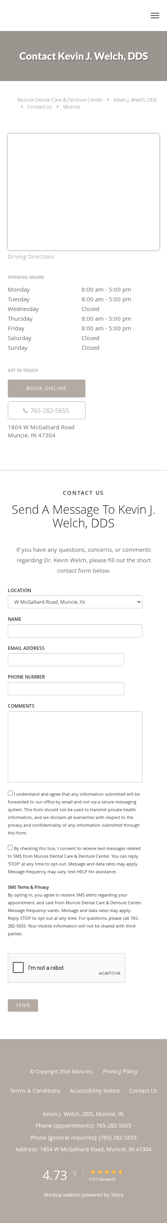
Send (23, 1005)
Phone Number (26, 677)
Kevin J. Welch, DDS (135, 99)
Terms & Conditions (35, 1090)
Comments (21, 706)
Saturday (53, 338)
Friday (69, 328)
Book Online (46, 388)
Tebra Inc (81, 1071)
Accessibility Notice (95, 1090)
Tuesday (69, 299)
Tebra (117, 1194)
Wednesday (53, 309)
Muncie (71, 106)
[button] (155, 15)
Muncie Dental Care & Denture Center (60, 99)
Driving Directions (31, 256)
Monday (69, 289)
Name (14, 619)
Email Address (26, 648)
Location (19, 590)
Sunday (53, 347)
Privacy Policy (120, 1071)
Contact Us (40, 106)
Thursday (69, 318)
